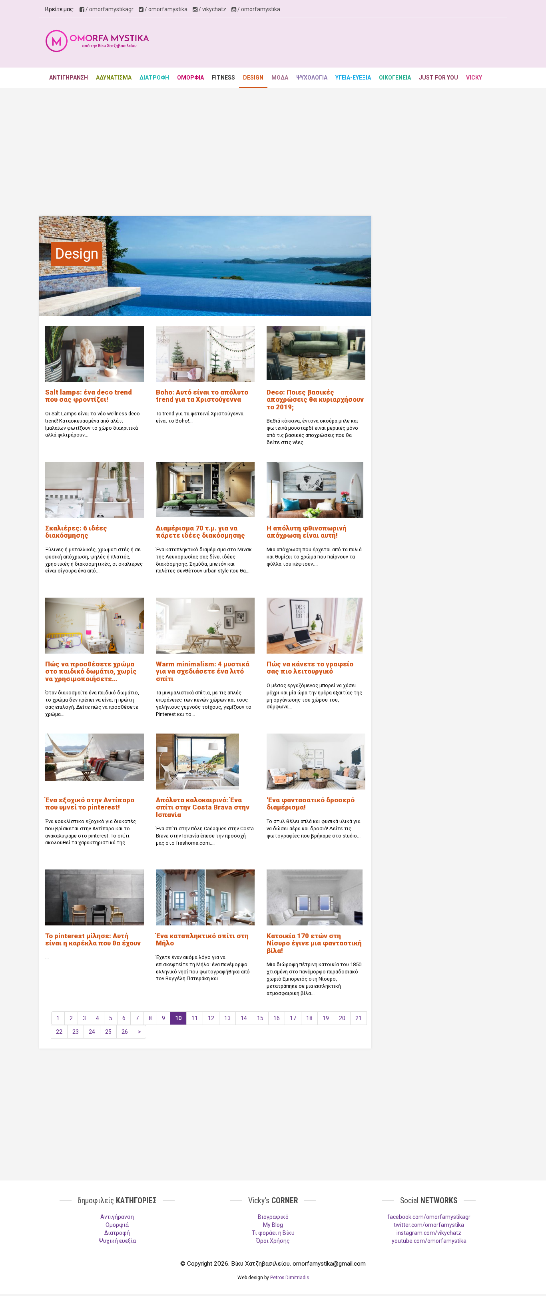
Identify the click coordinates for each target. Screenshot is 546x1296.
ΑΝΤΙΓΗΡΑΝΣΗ (68, 77)
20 (342, 1018)
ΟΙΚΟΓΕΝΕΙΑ (395, 77)
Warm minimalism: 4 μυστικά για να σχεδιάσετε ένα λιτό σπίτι (202, 671)
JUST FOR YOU (438, 77)
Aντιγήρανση (117, 1217)
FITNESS (223, 77)
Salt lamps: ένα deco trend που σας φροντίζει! (88, 395)
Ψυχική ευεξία (117, 1241)
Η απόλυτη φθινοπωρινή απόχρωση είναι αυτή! (307, 531)
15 (260, 1018)
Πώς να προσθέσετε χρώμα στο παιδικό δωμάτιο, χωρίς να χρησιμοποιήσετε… (91, 671)
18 (309, 1018)
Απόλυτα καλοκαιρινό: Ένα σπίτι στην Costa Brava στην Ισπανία (202, 807)
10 (178, 1018)
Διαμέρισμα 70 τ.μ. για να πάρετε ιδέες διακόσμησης (200, 531)
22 (59, 1032)
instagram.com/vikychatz (429, 1233)
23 (75, 1032)
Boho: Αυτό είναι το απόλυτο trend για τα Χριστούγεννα (202, 395)
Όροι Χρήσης (273, 1241)
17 (293, 1018)
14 (244, 1018)
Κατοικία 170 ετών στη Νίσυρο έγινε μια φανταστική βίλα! (314, 943)
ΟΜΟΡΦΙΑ (190, 77)
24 (92, 1032)
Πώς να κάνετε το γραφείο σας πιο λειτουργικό (310, 667)
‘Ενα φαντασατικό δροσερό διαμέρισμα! (311, 803)
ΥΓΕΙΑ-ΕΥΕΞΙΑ (353, 77)
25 (108, 1032)
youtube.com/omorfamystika (429, 1241)
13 (227, 1018)
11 (194, 1018)
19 (326, 1018)
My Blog (273, 1225)
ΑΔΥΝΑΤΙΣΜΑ (114, 77)
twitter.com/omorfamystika (429, 1225)
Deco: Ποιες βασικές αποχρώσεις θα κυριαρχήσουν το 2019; (315, 399)
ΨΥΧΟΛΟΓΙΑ (311, 77)
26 (125, 1032)
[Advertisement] (355, 44)
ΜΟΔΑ (279, 77)
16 (276, 1018)
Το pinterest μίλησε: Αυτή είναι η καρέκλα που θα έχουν (93, 939)
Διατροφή (117, 1233)
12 (211, 1018)
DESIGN (253, 77)
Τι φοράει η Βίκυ (273, 1233)
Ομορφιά (117, 1225)
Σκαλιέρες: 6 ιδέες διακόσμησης (76, 531)
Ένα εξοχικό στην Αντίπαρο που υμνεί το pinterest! (89, 803)
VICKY (474, 77)
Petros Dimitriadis (289, 1277)
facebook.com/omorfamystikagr (428, 1217)
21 (358, 1018)
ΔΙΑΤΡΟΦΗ (154, 77)
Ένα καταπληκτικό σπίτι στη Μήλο (202, 939)
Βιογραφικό (273, 1217)
